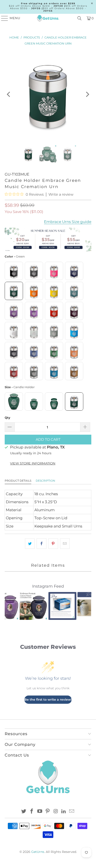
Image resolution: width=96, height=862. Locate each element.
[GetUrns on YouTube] (39, 811)
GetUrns (37, 852)
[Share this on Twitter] (30, 543)
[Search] (79, 18)
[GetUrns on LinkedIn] (64, 811)
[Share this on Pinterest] (53, 543)
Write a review (60, 195)
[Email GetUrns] (71, 811)
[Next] (87, 94)
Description (45, 480)
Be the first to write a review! (48, 700)
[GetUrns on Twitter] (24, 811)
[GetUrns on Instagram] (55, 811)
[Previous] (8, 94)
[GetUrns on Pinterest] (47, 811)
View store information (32, 463)
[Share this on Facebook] (41, 543)
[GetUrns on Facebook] (32, 811)
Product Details (18, 480)
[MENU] (2, 18)
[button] (11, 606)
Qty (7, 417)
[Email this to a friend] (65, 543)
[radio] (14, 271)
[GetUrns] (48, 18)
